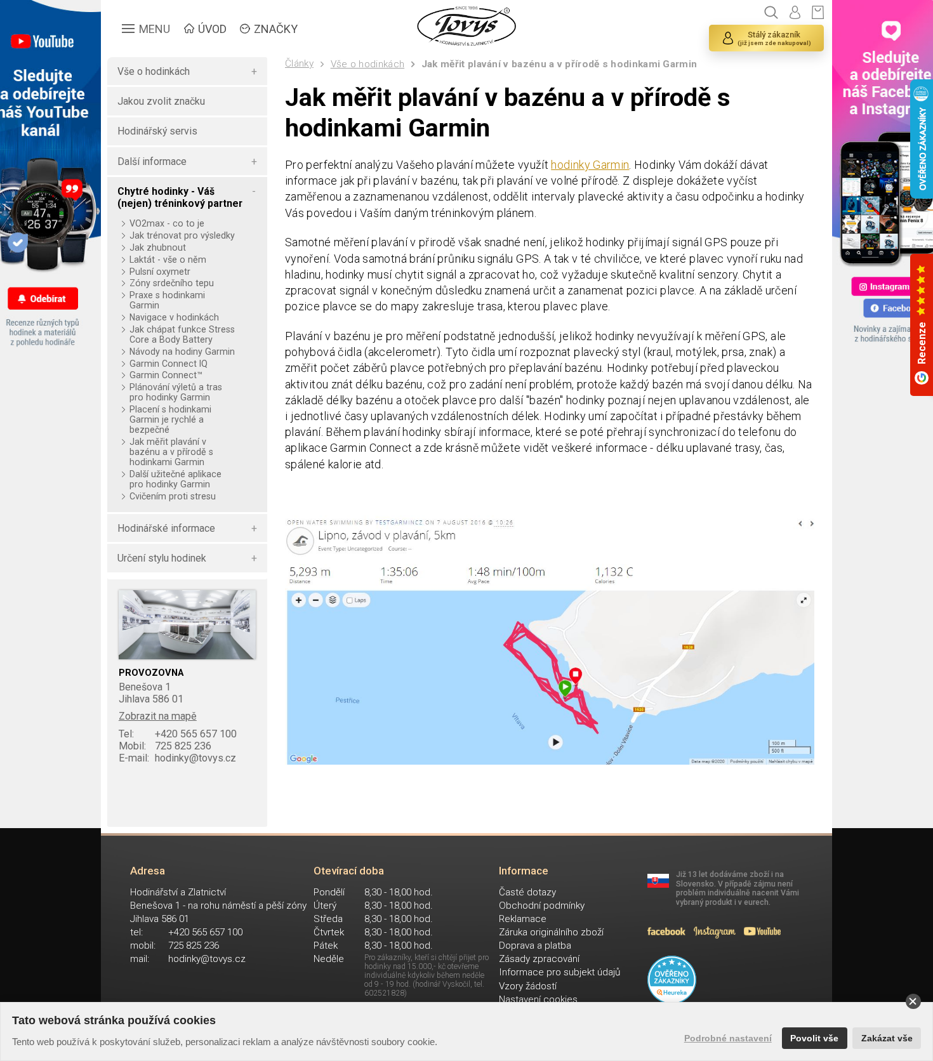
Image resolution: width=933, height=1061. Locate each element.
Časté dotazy (527, 892)
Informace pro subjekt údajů (559, 972)
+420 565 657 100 (178, 734)
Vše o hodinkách (368, 64)
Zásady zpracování (539, 959)
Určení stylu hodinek (161, 558)
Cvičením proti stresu (172, 496)
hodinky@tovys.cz (177, 758)
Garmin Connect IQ (168, 364)
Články (299, 63)
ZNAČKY (276, 29)
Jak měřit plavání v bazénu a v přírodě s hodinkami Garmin (559, 64)
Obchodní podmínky (542, 905)
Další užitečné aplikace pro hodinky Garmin (175, 479)
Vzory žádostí (528, 986)
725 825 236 (165, 746)
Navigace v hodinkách (173, 317)
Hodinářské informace (166, 528)
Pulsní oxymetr (159, 272)
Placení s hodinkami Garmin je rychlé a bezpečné (170, 419)
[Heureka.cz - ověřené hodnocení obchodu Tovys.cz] (671, 980)
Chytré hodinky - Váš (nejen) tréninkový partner (179, 197)
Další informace (152, 161)
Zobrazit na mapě (158, 716)
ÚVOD (212, 29)
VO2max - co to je (166, 223)
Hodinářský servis (157, 131)
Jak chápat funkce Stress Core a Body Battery (182, 334)
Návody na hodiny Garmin (181, 351)
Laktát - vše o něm (167, 259)
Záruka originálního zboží (551, 932)
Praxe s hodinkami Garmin (167, 300)
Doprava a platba (535, 945)
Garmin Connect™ (165, 375)
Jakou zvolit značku (161, 101)
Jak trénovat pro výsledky (181, 235)
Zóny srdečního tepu (171, 283)
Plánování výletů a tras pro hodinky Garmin (175, 392)
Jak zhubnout (157, 247)
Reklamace (522, 919)
